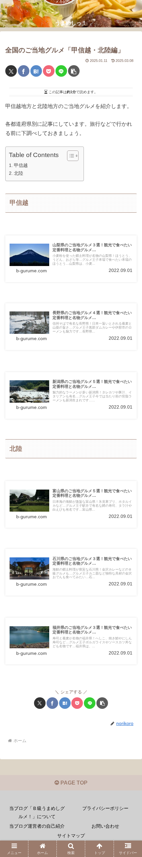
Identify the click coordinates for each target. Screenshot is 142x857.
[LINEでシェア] (61, 71)
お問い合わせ (105, 826)
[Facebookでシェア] (23, 71)
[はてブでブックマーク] (36, 71)
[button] (74, 71)
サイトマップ (71, 835)
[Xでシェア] (11, 71)
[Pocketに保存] (48, 71)
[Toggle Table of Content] (69, 155)
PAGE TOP (73, 783)
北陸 (18, 173)
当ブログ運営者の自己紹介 (37, 826)
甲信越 (21, 165)
